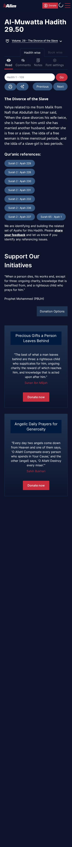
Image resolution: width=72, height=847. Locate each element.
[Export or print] (10, 86)
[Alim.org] (10, 5)
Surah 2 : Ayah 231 (19, 190)
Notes (38, 65)
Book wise (55, 52)
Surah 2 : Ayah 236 (19, 207)
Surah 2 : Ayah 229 (19, 163)
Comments (23, 65)
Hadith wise (32, 52)
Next (60, 86)
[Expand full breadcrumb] (7, 40)
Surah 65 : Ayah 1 (51, 216)
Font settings (55, 65)
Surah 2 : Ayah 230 (19, 181)
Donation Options (52, 311)
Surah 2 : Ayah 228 (19, 172)
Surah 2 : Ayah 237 (19, 216)
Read (8, 65)
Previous (43, 86)
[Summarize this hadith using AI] (22, 86)
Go (62, 77)
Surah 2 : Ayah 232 (19, 198)
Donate (52, 5)
